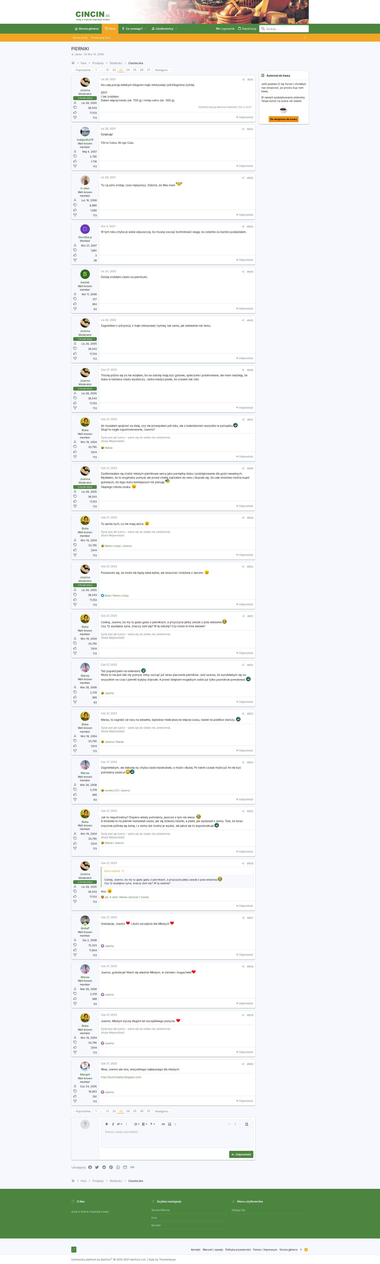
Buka (85, 430)
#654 (250, 762)
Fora (154, 1217)
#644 (250, 226)
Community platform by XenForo (108, 1259)
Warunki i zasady (213, 1249)
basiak (85, 282)
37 (148, 69)
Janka (78, 54)
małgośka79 (85, 139)
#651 (250, 616)
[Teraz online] (85, 924)
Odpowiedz (246, 117)
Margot (85, 1074)
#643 (250, 177)
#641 (250, 79)
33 (121, 69)
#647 (250, 419)
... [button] (101, 69)
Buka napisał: (112, 870)
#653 (250, 713)
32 (114, 69)
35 (135, 69)
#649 (250, 517)
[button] (145, 28)
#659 (250, 1015)
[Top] (300, 1250)
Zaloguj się (238, 1210)
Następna (161, 70)
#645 (250, 320)
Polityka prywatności (238, 1249)
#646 (250, 370)
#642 (250, 129)
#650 (250, 566)
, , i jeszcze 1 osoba (127, 897)
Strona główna (160, 1210)
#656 (250, 863)
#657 (250, 917)
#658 (250, 966)
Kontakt (156, 1225)
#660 (250, 1064)
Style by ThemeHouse (162, 1259)
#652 (250, 665)
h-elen (85, 188)
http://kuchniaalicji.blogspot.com (121, 1077)
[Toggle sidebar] (306, 37)
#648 (250, 468)
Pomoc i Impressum (265, 1249)
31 (107, 69)
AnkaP (85, 928)
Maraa (85, 675)
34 (128, 69)
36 (141, 69)
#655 (250, 811)
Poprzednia (83, 70)
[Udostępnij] (243, 80)
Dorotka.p (85, 237)
